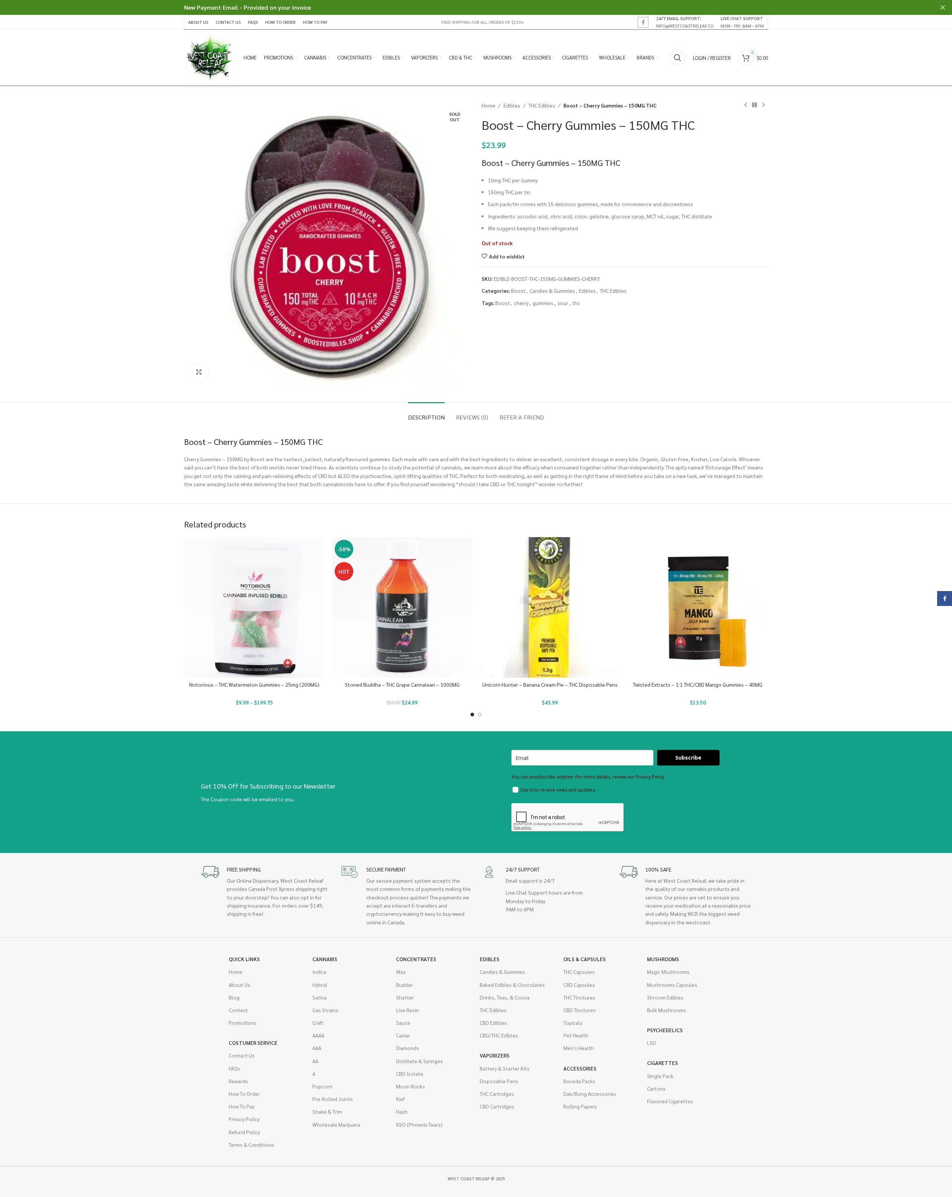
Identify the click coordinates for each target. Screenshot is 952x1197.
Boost (518, 290)
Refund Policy (244, 1132)
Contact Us (242, 1055)
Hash (402, 1111)
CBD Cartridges (497, 1106)
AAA (316, 1047)
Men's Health (578, 1047)
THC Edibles (541, 105)
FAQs (234, 1068)
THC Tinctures (579, 997)
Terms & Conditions (251, 1144)
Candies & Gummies (552, 290)
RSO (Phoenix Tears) (419, 1124)
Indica (319, 971)
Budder (404, 984)
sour (562, 302)
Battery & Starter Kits (505, 1068)
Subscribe (688, 757)
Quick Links (244, 959)
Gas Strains (325, 1010)
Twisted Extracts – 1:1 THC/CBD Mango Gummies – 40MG (697, 684)
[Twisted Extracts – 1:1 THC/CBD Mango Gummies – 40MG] (698, 607)
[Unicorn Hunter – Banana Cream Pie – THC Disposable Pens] (550, 607)
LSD (651, 1042)
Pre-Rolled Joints (332, 1098)
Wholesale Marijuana (336, 1124)
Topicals (572, 1022)
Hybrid (319, 984)
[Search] (677, 57)
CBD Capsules (579, 984)
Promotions (243, 1022)
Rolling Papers (580, 1106)
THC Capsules (579, 971)
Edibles (512, 105)
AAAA (318, 1035)
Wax (400, 971)
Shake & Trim (327, 1111)
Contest (238, 1010)
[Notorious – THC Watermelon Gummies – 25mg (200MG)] (254, 607)
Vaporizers (494, 1055)
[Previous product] (745, 105)
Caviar (403, 1035)
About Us (239, 984)
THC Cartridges (497, 1093)
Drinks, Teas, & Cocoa (505, 997)
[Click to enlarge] (199, 372)
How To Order (244, 1093)
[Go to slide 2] (480, 714)
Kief (400, 1098)
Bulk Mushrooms (666, 1010)
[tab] (426, 413)
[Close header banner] (942, 7)
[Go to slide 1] (472, 714)
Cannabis (324, 959)
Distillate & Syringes (419, 1061)
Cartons (656, 1088)
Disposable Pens (499, 1081)
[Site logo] (210, 57)
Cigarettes (662, 1062)
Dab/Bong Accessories (589, 1093)
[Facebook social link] (643, 22)
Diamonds (407, 1047)
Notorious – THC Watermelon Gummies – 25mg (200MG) (254, 684)
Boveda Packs (579, 1081)
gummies (543, 302)
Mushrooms (663, 959)
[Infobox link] (684, 22)
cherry (521, 302)
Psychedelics (665, 1030)
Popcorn (322, 1086)
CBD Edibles (493, 1022)
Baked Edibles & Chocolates (512, 984)
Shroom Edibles (665, 997)
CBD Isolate (409, 1073)
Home (488, 105)
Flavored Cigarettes (670, 1101)
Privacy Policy (244, 1119)
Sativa (319, 997)
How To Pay (241, 1106)
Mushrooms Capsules (672, 984)
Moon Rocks (410, 1086)
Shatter (405, 997)
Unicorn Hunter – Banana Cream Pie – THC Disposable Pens (550, 684)
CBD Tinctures (579, 1010)
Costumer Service (253, 1042)
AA (315, 1061)
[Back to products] (754, 105)
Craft (318, 1022)
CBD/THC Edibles (499, 1035)
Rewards (238, 1081)
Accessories (579, 1068)
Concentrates (416, 959)
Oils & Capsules (584, 959)
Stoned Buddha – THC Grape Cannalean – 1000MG (402, 684)
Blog (234, 997)
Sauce (403, 1022)
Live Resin (407, 1010)
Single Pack (660, 1075)
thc (576, 302)
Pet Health (575, 1035)
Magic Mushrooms (668, 971)
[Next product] (763, 105)
